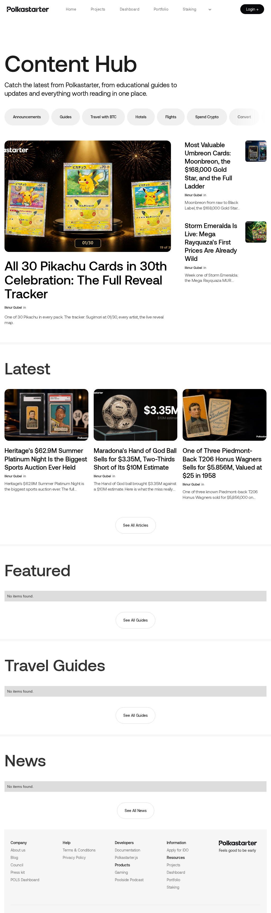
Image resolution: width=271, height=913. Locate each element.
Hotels (141, 117)
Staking (189, 9)
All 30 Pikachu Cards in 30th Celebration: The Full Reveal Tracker (85, 280)
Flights (170, 117)
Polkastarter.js (126, 857)
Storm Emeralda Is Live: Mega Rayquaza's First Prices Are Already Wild (211, 242)
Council (17, 865)
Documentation (127, 850)
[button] (211, 9)
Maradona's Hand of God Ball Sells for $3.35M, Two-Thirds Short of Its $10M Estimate (135, 459)
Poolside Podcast (129, 879)
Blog (14, 857)
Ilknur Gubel (13, 307)
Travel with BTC (103, 117)
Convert (244, 117)
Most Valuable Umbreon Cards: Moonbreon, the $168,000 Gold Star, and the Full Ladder (208, 165)
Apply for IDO (178, 850)
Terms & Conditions (79, 850)
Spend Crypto (207, 117)
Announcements (27, 117)
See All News (136, 810)
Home (71, 9)
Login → (252, 9)
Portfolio (161, 9)
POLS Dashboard (25, 879)
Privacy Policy (74, 857)
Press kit (18, 872)
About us (18, 850)
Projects (98, 9)
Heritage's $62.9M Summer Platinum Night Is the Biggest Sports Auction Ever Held (45, 459)
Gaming (121, 872)
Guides (65, 117)
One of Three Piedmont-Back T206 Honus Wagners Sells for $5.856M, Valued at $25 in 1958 (222, 463)
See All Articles (135, 525)
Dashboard (129, 9)
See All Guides (135, 620)
